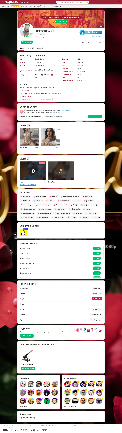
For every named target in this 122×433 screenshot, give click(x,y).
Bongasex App (57, 6)
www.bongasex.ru (24, 425)
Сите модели (5, 6)
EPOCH (42, 425)
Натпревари (45, 6)
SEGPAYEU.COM (49, 425)
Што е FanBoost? (97, 36)
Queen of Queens (65, 110)
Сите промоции (35, 6)
